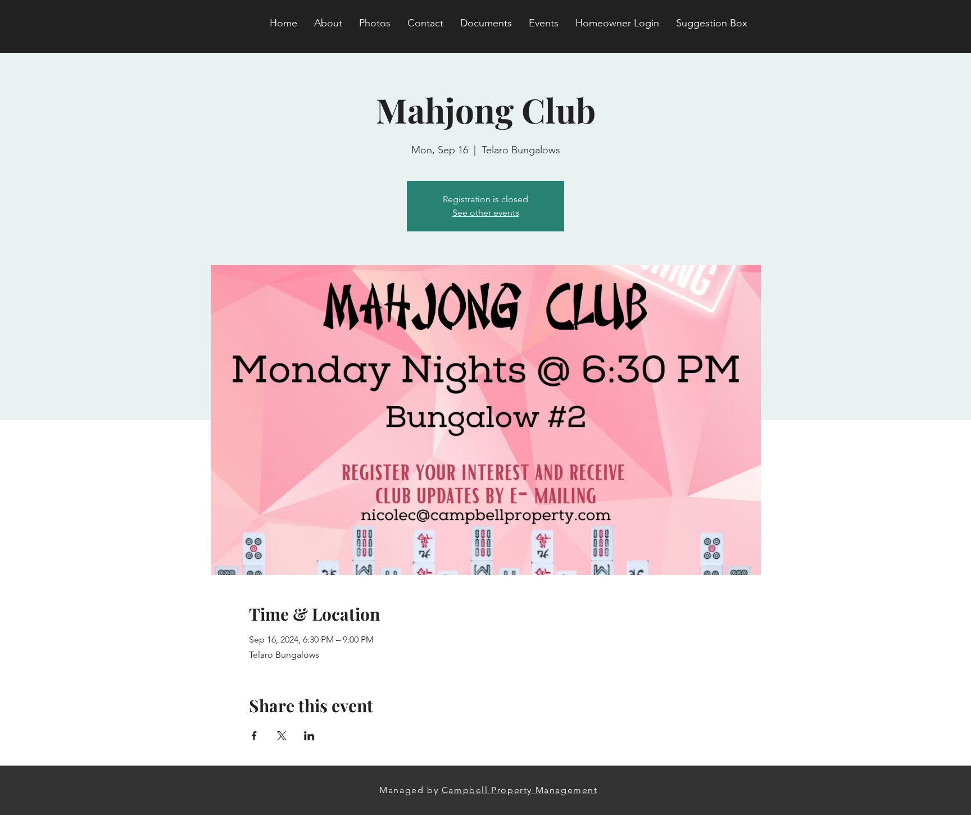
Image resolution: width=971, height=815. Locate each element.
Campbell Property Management (520, 790)
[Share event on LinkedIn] (309, 735)
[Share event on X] (281, 735)
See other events (485, 212)
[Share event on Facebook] (254, 735)
